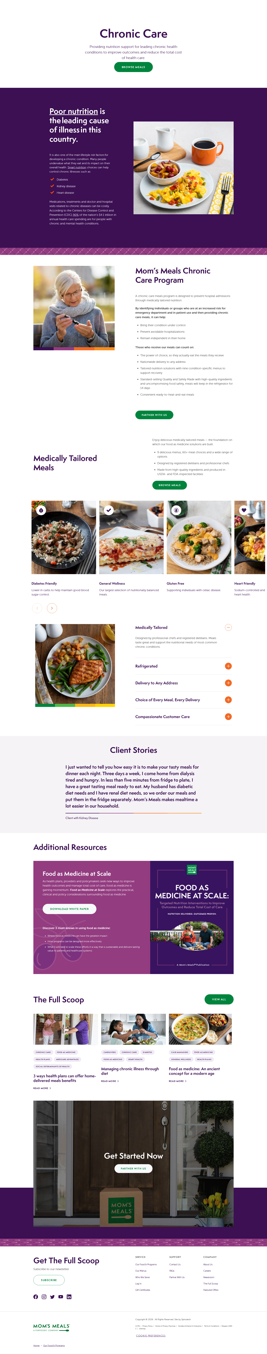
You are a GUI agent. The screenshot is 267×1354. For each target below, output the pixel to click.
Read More (40, 1088)
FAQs (171, 1270)
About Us (207, 1264)
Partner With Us (154, 415)
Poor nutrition (73, 111)
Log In (138, 1283)
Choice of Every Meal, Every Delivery (167, 699)
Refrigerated (146, 666)
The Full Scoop (210, 1283)
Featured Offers (210, 1289)
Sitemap (142, 1329)
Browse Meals (133, 67)
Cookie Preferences (150, 1335)
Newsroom (208, 1277)
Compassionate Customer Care (162, 716)
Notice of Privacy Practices (165, 1326)
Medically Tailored (151, 627)
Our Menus (140, 1270)
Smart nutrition (77, 167)
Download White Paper (69, 909)
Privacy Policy (147, 1326)
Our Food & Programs (146, 1264)
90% (76, 215)
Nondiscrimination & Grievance (189, 1326)
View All (219, 999)
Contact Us (174, 1264)
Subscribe (49, 1280)
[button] (52, 608)
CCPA (137, 1326)
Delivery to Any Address (156, 683)
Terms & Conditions (211, 1326)
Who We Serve (142, 1277)
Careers (207, 1270)
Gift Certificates (142, 1289)
